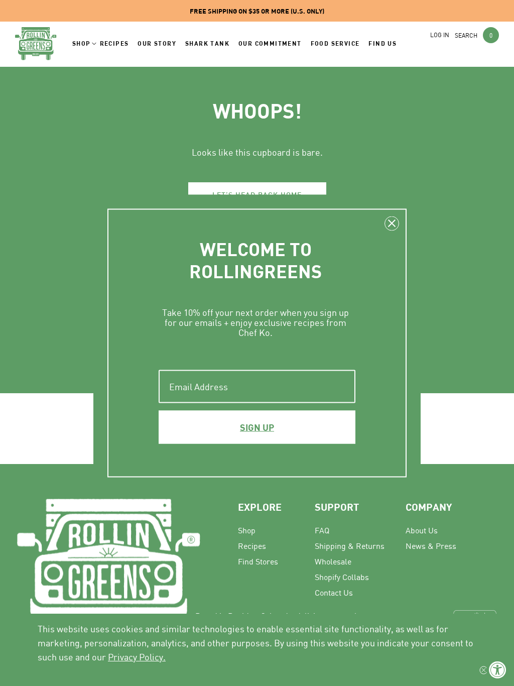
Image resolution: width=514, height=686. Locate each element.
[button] (81, 44)
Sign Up (257, 427)
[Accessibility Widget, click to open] (497, 669)
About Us (422, 530)
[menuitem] (447, 530)
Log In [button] (439, 35)
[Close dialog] (392, 224)
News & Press (431, 546)
